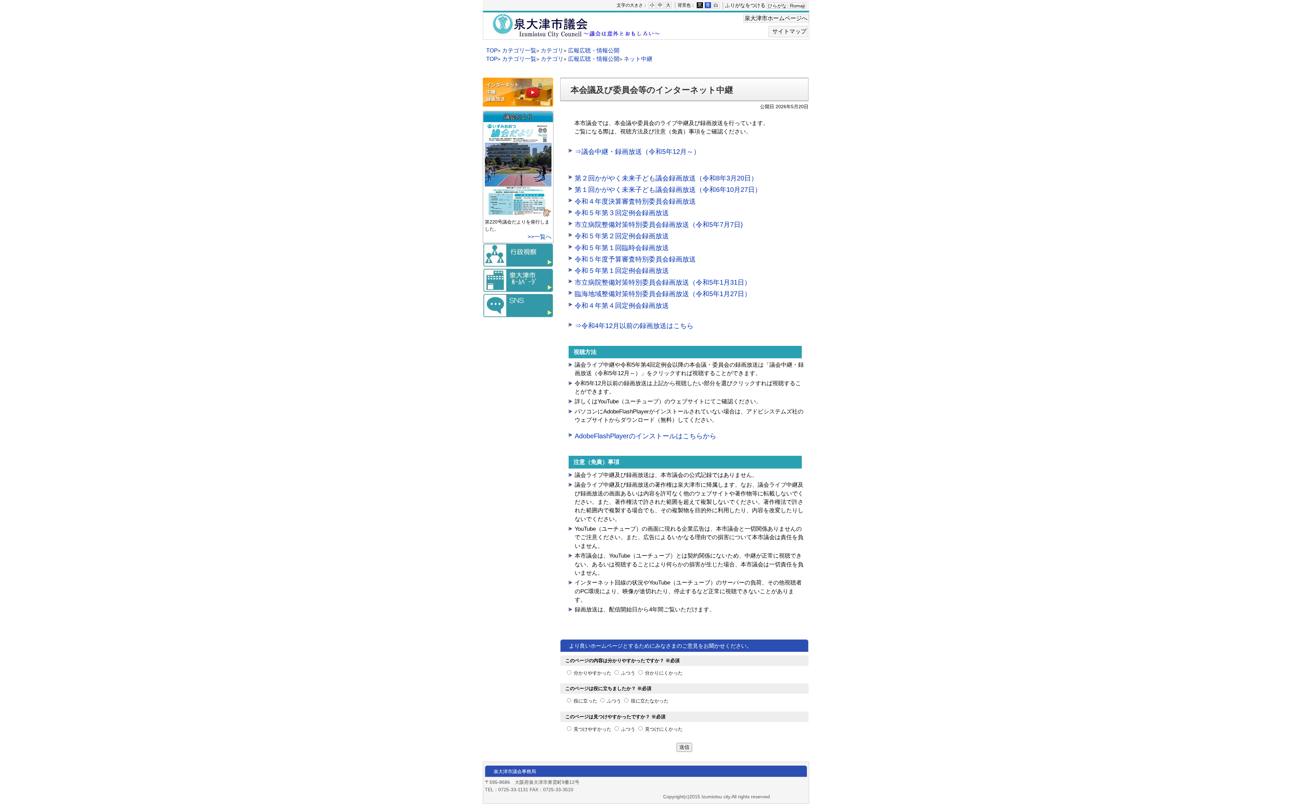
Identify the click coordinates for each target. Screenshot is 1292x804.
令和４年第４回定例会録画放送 (622, 305)
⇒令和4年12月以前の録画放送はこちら (634, 325)
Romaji (797, 5)
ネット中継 (638, 59)
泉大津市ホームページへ (776, 18)
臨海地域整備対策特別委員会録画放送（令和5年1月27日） (663, 293)
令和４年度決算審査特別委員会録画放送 (635, 201)
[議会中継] (518, 103)
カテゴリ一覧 (519, 50)
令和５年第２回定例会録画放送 (622, 236)
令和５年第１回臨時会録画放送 (622, 247)
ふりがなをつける (745, 5)
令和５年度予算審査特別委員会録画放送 (635, 259)
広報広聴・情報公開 (593, 50)
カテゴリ (552, 50)
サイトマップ (789, 31)
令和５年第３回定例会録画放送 (622, 212)
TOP (492, 50)
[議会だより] (519, 214)
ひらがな (777, 5)
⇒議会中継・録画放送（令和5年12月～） (637, 151)
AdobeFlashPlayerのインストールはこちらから (645, 436)
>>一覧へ (539, 237)
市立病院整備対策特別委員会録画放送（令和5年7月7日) (659, 224)
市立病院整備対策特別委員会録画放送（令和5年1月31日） (663, 282)
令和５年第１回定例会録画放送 (622, 270)
